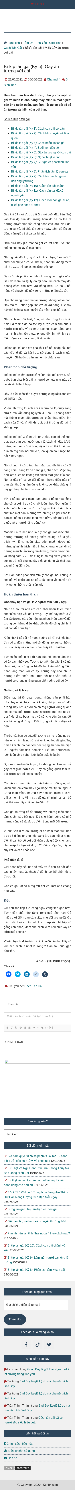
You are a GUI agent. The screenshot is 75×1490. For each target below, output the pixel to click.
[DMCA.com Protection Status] (17, 1469)
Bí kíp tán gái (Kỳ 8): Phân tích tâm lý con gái (39, 171)
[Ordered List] (25, 1027)
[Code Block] (38, 1027)
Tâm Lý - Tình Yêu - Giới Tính (42, 42)
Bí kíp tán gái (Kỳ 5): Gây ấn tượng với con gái (41, 152)
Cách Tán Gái (13, 47)
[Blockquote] (33, 1027)
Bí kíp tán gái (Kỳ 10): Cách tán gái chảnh (37, 185)
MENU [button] (39, 4)
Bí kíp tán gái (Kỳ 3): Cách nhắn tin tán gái (38, 142)
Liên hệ (12, 1458)
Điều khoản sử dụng (21, 1450)
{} (46, 1027)
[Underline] (16, 1027)
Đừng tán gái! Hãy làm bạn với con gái (32, 1209)
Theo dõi (15, 1319)
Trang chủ (13, 42)
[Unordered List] (29, 1027)
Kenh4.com (37, 24)
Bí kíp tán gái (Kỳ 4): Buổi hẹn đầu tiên (35, 147)
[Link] (42, 1027)
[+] (51, 1027)
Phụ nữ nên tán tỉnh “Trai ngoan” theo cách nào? (38, 1233)
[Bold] (7, 1027)
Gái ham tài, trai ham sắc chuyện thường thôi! (36, 1221)
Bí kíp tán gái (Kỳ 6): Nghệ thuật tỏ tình (35, 157)
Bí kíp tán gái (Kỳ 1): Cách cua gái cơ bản (38, 128)
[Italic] (11, 1027)
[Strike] (20, 1027)
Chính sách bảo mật (19, 1443)
